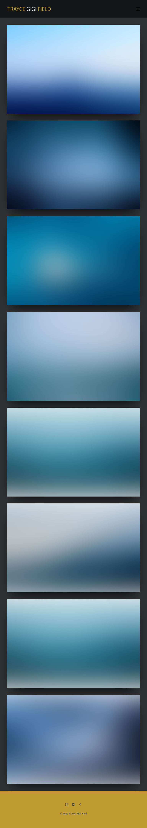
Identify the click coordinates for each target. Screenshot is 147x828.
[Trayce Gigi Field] (29, 9)
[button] (138, 9)
